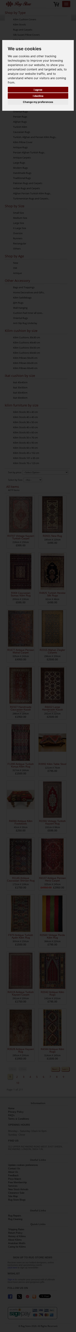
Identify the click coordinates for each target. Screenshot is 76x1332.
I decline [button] (38, 95)
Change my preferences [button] (38, 101)
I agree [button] (38, 89)
